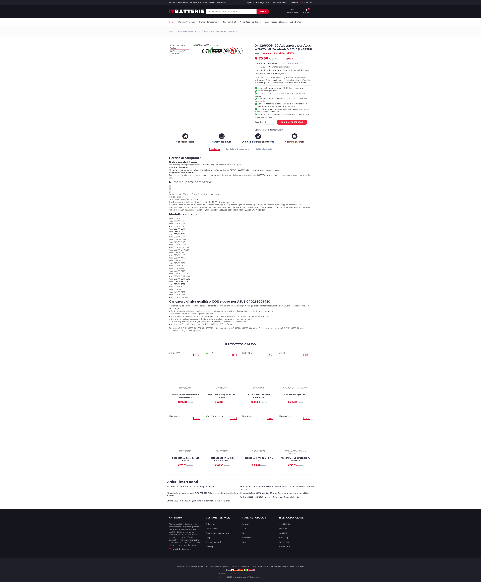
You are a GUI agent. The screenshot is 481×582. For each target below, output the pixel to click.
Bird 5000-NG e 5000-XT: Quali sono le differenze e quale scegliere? (199, 501)
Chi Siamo (293, 2)
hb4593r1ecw (218, 566)
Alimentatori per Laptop (251, 22)
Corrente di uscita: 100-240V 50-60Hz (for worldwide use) (282, 70)
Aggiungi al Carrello (292, 122)
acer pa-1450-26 (193, 566)
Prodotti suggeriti (214, 542)
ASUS (206, 31)
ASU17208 (293, 63)
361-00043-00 (285, 547)
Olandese (250, 573)
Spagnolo (258, 573)
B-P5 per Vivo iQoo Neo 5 (295, 395)
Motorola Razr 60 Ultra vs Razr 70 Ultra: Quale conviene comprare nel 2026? (277, 493)
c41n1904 (277, 566)
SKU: (290, 63)
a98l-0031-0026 (206, 566)
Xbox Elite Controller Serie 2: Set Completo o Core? (192, 486)
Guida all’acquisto (264, 149)
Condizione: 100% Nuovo (266, 63)
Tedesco (238, 573)
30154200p (283, 538)
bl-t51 (260, 566)
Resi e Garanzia (279, 2)
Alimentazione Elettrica (276, 22)
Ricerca (262, 11)
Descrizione (214, 149)
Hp (243, 533)
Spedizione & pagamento (237, 149)
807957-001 (284, 542)
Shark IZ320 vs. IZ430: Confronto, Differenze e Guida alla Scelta (271, 497)
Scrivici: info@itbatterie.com (270, 130)
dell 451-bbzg (268, 566)
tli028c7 (227, 566)
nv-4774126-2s (285, 524)
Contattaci (307, 2)
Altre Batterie (296, 22)
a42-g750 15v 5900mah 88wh (293, 566)
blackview (247, 538)
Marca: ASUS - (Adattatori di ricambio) (272, 67)
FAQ (208, 538)
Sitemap (209, 547)
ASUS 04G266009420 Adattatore (224, 31)
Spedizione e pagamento (258, 2)
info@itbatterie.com (182, 549)
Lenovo (245, 524)
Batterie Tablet (229, 22)
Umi (244, 542)
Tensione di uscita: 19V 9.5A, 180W (271, 73)
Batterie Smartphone (209, 22)
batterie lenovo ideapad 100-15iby (243, 566)
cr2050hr (283, 529)
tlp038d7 (283, 533)
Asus (244, 529)
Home (172, 22)
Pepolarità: (259, 53)
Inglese (244, 573)
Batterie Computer (187, 22)
